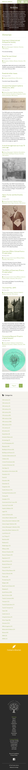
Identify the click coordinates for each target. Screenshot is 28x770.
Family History (19, 343)
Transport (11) (5, 601)
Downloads (14, 733)
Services (14, 722)
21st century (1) (6, 427)
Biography (4, 203)
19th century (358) (6, 421)
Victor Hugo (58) (6, 620)
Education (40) (5, 480)
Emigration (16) (6, 486)
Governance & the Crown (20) (9, 502)
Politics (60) (5, 576)
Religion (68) (5, 583)
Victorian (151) (6, 623)
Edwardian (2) (5, 483)
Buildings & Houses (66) (8, 449)
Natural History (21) (7, 561)
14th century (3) (6, 406)
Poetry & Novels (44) (7, 573)
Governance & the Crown (10, 258)
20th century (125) (6, 424)
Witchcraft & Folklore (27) (8, 629)
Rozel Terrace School (9, 56)
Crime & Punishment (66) (8, 462)
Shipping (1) (5, 589)
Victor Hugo (11, 203)
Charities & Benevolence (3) (9, 455)
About (14, 720)
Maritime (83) (5, 539)
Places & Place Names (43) (8, 570)
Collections (14, 723)
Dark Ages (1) (5, 468)
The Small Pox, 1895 (9, 288)
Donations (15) (6, 474)
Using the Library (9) (7, 617)
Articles (14, 730)
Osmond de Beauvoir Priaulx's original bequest (12, 337)
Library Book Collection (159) (9, 517)
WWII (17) (4, 638)
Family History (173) (7, 489)
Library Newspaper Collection (11, 47)
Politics (20, 201)
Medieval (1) (5, 542)
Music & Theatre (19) (7, 555)
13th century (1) (6, 403)
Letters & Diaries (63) (7, 514)
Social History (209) (7, 592)
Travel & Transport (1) (7, 607)
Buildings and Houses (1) (8, 452)
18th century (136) (6, 418)
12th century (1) (6, 400)
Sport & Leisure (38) (7, 595)
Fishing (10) (5, 496)
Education (6, 61)
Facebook (22, 2)
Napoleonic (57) (6, 558)
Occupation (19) (6, 567)
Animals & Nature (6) (7, 437)
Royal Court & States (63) (8, 586)
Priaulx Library (7, 2)
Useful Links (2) (6, 614)
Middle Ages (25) (6, 545)
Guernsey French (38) (7, 505)
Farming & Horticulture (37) (9, 493)
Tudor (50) (4, 610)
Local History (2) (6, 533)
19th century (5, 48)
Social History (12, 78)
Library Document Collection (11, 92)
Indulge (16, 767)
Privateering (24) (6, 579)
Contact (14, 731)
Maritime (20, 92)
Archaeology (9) (6, 440)
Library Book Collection (9, 343)
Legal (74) (4, 511)
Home (14, 718)
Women (16, 61)
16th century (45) (6, 412)
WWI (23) (4, 635)
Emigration (19, 94)
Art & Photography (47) (8, 443)
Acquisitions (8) (6, 434)
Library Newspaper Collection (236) (11, 527)
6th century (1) (5, 431)
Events (14, 725)
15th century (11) (6, 409)
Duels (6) (4, 477)
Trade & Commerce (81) (8, 598)
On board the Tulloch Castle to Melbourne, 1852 (12, 86)
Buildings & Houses (14, 153)
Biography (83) (5, 446)
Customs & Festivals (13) (8, 465)
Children (11, 61)
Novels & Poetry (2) (7, 564)
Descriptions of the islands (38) (9, 471)
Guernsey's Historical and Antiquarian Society (11, 41)
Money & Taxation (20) (7, 552)
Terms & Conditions (14, 753)
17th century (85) (6, 415)
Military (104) (5, 548)
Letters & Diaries (6, 94)
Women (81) (5, 632)
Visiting (14, 726)
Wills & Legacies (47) (7, 626)
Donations (13, 94)
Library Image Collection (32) (9, 524)
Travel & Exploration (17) (8, 604)
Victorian (21, 47)
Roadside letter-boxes (9, 73)
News (14, 728)
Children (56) (5, 458)
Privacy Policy (14, 755)
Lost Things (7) (5, 536)
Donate (14, 734)
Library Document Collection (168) (10, 520)
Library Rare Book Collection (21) (10, 530)
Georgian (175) (6, 499)
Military (18, 258)
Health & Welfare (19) (7, 508)
